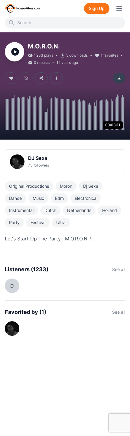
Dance (15, 198)
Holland (109, 210)
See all (118, 269)
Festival (38, 222)
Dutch (50, 210)
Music (38, 198)
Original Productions (29, 186)
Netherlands (79, 210)
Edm (59, 198)
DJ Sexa (37, 158)
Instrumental (21, 210)
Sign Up (97, 8)
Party (14, 222)
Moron (66, 186)
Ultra (61, 222)
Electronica (85, 198)
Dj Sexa (90, 186)
